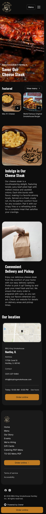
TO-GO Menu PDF (12, 453)
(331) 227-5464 (12, 374)
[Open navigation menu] (38, 7)
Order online (22, 397)
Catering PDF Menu (13, 450)
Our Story (8, 434)
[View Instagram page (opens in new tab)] (9, 490)
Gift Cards (9, 446)
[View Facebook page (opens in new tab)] (5, 490)
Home (7, 427)
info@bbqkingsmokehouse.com (18, 380)
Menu (31, 7)
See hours (35, 390)
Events (7, 438)
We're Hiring (10, 442)
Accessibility (9, 477)
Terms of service (11, 473)
